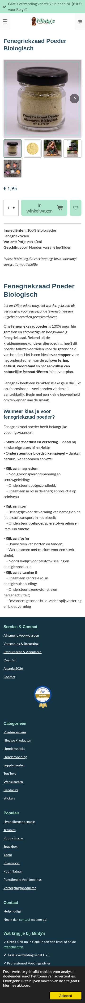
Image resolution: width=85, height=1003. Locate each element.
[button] (13, 148)
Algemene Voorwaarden (21, 635)
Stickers (9, 798)
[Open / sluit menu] (5, 21)
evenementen (13, 947)
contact (24, 919)
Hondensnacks (14, 749)
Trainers (10, 830)
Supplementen (14, 765)
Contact (9, 677)
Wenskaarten (13, 782)
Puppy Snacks (14, 838)
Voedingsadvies (15, 732)
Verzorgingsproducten (20, 888)
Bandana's (11, 790)
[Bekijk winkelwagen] (80, 21)
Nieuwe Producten (17, 740)
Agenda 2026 (13, 668)
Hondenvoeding (15, 757)
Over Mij (10, 660)
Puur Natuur (13, 871)
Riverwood (12, 863)
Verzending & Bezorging (21, 644)
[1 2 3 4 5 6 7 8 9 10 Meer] (11, 208)
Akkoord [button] (65, 996)
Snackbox (10, 846)
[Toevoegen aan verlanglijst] (75, 208)
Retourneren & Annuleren (23, 652)
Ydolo (8, 855)
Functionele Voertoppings (23, 879)
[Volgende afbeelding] (74, 98)
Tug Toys (10, 773)
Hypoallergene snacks (19, 822)
